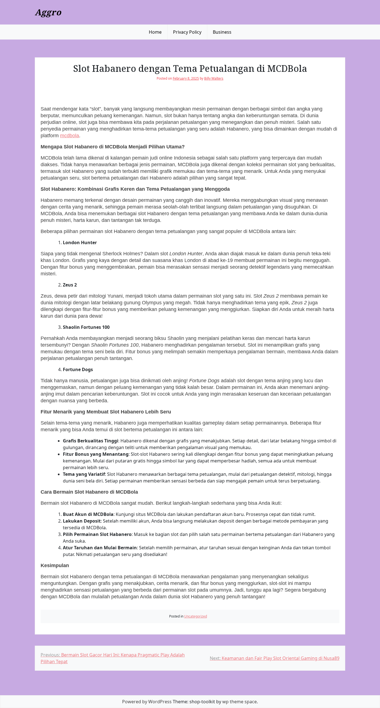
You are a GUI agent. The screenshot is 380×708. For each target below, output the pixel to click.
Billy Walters (213, 78)
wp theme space (239, 702)
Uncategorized (195, 616)
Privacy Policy (187, 32)
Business (222, 32)
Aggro (48, 12)
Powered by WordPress (147, 702)
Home (155, 32)
